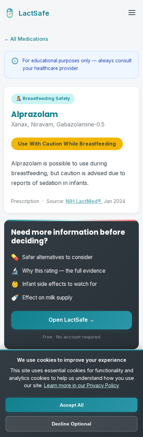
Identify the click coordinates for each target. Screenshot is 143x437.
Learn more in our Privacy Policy (81, 385)
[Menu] (132, 13)
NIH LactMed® (83, 201)
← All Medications (26, 39)
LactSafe (34, 13)
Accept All (72, 405)
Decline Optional (71, 424)
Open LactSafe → (71, 320)
